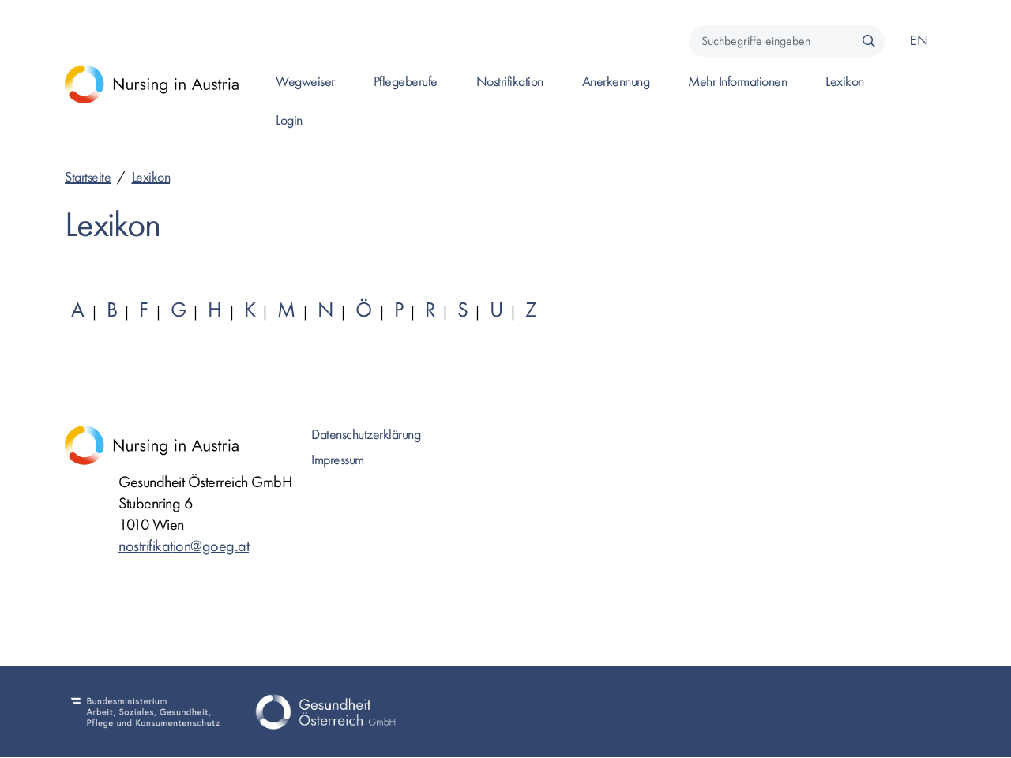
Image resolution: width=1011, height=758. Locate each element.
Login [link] (289, 120)
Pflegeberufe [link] (406, 81)
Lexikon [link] (844, 81)
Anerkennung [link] (616, 81)
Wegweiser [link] (305, 81)
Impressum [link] (337, 460)
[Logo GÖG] (325, 712)
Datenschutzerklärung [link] (365, 434)
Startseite (88, 177)
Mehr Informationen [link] (737, 81)
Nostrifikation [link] (509, 81)
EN (918, 40)
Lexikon (151, 177)
